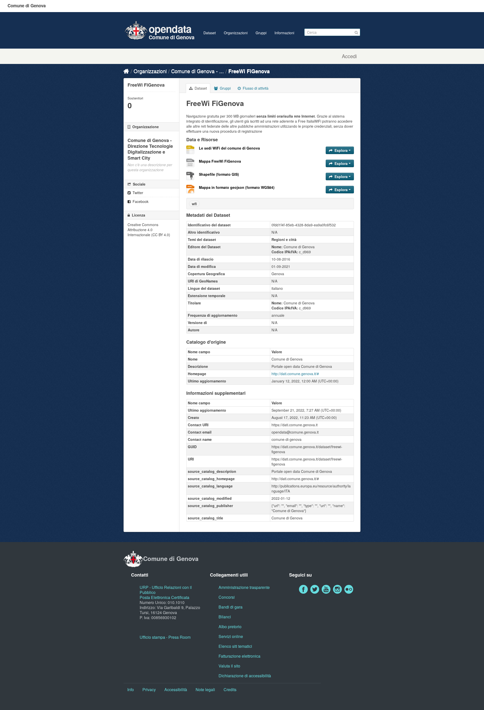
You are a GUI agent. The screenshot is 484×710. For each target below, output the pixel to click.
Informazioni (284, 32)
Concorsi (227, 597)
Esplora (341, 150)
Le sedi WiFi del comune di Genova (229, 148)
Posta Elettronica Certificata (164, 597)
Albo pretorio (230, 626)
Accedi (349, 56)
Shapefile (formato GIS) (219, 174)
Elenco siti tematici (235, 646)
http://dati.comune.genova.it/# (295, 373)
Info (130, 689)
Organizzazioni (236, 32)
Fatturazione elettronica (239, 656)
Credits (230, 689)
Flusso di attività (255, 88)
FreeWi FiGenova (249, 71)
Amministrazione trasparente (244, 587)
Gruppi (261, 32)
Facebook (140, 201)
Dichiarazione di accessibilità (245, 676)
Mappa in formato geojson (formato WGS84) (237, 187)
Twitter (137, 192)
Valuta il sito (229, 666)
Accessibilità (175, 689)
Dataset (209, 32)
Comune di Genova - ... (197, 71)
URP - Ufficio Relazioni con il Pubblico (166, 589)
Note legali (205, 689)
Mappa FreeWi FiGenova (220, 161)
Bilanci (225, 617)
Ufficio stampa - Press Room (165, 637)
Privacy (149, 689)
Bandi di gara (231, 607)
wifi (194, 203)
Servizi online (231, 636)
